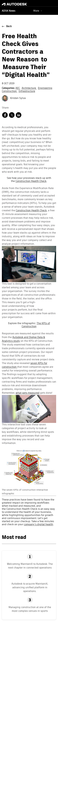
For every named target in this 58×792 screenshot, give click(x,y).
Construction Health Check (30, 181)
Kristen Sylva (18, 98)
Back (9, 26)
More (36, 11)
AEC (17, 88)
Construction (9, 91)
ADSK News (8, 11)
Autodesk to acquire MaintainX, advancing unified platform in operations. (29, 587)
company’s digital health (38, 524)
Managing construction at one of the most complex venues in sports (30, 609)
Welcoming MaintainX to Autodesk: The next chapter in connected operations (30, 565)
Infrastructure (27, 91)
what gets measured (27, 393)
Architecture (29, 88)
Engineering (45, 88)
